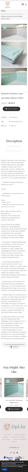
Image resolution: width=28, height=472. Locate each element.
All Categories (18, 14)
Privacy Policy (6, 439)
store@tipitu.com (14, 447)
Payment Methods (19, 434)
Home (3, 14)
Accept (4, 469)
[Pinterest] (12, 126)
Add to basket (12, 109)
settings (20, 466)
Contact (14, 441)
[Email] (15, 126)
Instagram (14, 452)
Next (26, 396)
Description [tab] (14, 141)
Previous (1, 396)
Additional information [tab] (14, 148)
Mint (21, 121)
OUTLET (15, 347)
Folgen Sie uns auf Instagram (14, 344)
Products (9, 14)
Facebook (11, 452)
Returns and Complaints (18, 437)
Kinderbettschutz (14, 121)
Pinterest (17, 452)
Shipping (5, 437)
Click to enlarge (24, 26)
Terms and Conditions (19, 439)
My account (7, 434)
